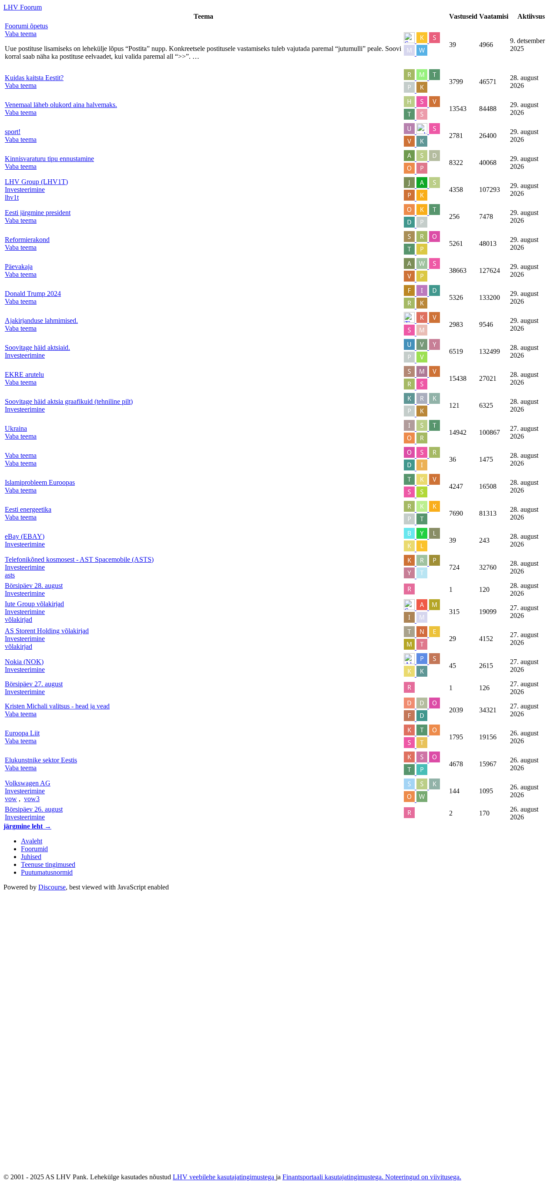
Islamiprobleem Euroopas (40, 482)
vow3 (32, 798)
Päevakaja (19, 266)
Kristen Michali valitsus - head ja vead (57, 706)
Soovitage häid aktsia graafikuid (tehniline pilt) (69, 401)
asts (10, 575)
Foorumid (34, 848)
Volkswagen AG (27, 783)
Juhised (31, 856)
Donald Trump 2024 (33, 293)
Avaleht (31, 841)
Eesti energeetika (28, 509)
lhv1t (12, 197)
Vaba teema (21, 455)
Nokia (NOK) (24, 661)
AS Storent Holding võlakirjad (47, 630)
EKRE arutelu (24, 374)
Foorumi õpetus (26, 26)
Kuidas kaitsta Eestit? (34, 77)
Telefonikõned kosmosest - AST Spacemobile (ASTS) (79, 559)
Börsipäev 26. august (34, 809)
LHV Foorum (22, 7)
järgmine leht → (27, 826)
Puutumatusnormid (47, 872)
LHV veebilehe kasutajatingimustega (224, 1177)
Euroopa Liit (22, 733)
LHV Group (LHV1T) (36, 181)
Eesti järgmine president (37, 212)
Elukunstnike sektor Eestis (41, 760)
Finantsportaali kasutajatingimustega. (333, 1177)
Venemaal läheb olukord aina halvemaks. (61, 104)
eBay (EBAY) (24, 536)
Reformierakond (27, 239)
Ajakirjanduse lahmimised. (41, 320)
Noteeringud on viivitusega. (423, 1177)
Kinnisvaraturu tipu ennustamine (49, 158)
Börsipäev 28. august (34, 585)
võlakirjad (18, 619)
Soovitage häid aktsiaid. (37, 347)
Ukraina (16, 428)
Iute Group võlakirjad (34, 603)
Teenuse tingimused (48, 864)
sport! (12, 131)
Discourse (52, 887)
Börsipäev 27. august (34, 684)
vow (11, 798)
